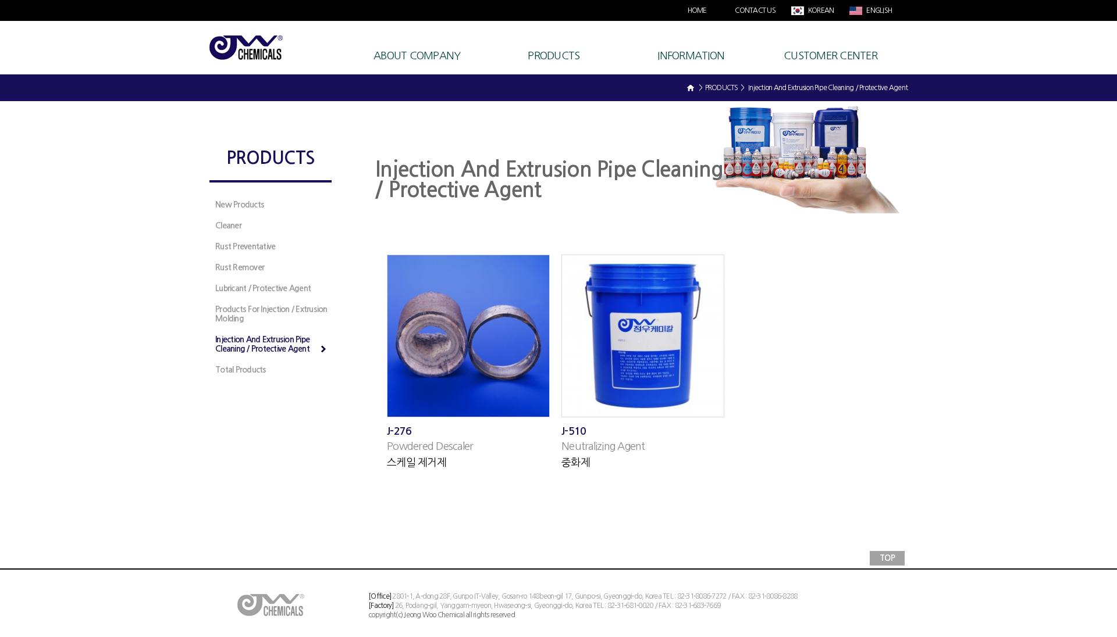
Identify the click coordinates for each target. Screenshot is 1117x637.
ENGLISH (878, 10)
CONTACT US (755, 10)
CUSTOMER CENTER (830, 56)
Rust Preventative (245, 246)
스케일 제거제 (416, 462)
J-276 (399, 431)
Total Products (240, 370)
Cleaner (228, 225)
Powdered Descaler (430, 446)
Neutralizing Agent (603, 446)
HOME (697, 10)
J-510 (573, 431)
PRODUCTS (553, 56)
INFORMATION (690, 56)
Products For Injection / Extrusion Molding (271, 314)
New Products (239, 205)
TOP (887, 558)
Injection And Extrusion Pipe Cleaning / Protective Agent (262, 344)
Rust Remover (239, 267)
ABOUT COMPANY (416, 56)
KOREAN (820, 10)
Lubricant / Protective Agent (263, 288)
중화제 (575, 462)
